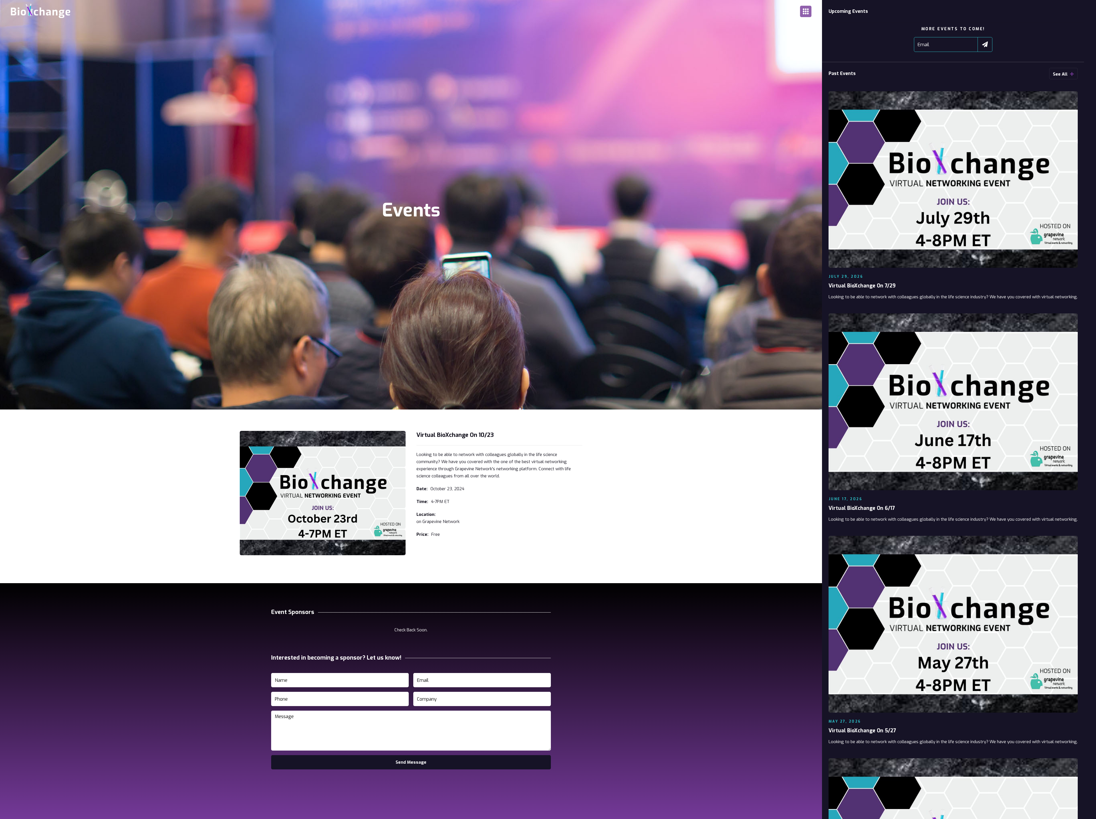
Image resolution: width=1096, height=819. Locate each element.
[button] (805, 11)
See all (1063, 74)
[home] (42, 11)
